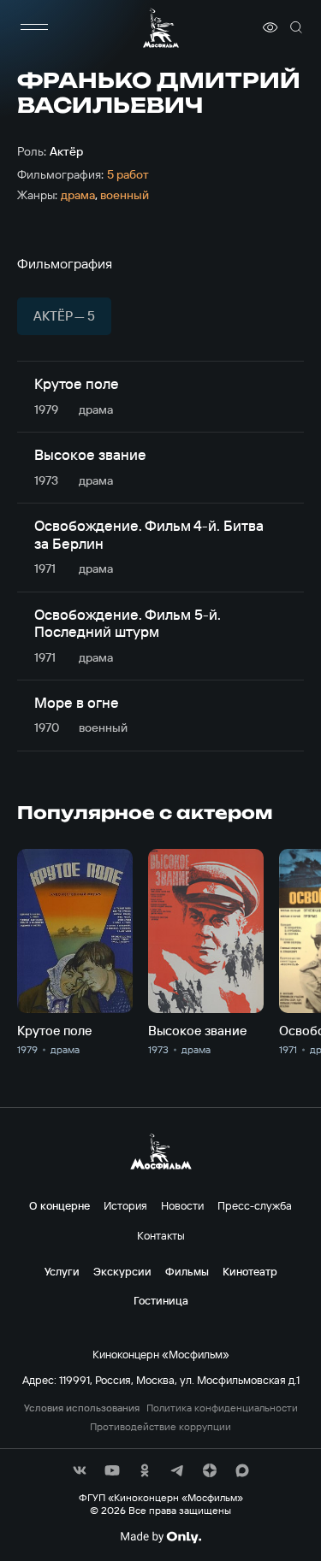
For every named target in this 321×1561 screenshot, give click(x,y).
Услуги (62, 1271)
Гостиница (161, 1300)
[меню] (34, 27)
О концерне (59, 1205)
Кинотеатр (250, 1271)
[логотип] (161, 27)
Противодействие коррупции (160, 1427)
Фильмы (187, 1271)
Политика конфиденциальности (222, 1408)
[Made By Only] (160, 1537)
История (125, 1205)
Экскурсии (122, 1271)
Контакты (161, 1235)
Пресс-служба (254, 1205)
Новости (182, 1205)
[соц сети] (79, 1470)
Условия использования (82, 1408)
